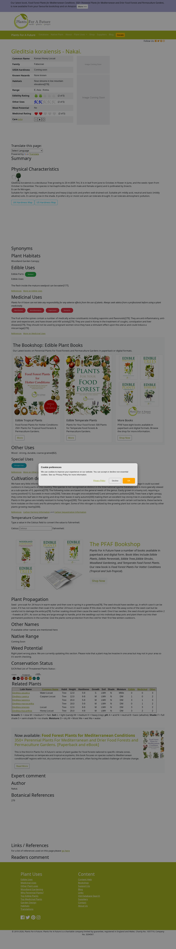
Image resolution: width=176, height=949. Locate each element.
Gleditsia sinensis (20, 707)
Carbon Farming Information (36, 512)
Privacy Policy (99, 480)
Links (80, 892)
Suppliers (102, 34)
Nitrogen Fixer (19, 465)
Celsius (15, 528)
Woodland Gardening (32, 889)
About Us (83, 905)
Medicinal (142, 689)
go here (66, 850)
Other (152, 689)
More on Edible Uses (32, 291)
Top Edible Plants (29, 895)
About (68, 34)
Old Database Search (89, 895)
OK (128, 481)
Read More (22, 766)
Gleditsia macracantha (23, 703)
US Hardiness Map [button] (46, 202)
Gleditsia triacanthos (22, 711)
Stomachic (67, 310)
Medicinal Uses (28, 882)
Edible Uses (27, 879)
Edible (131, 689)
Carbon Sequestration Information (70, 512)
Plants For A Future (23, 35)
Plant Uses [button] (80, 34)
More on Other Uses (32, 472)
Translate (34, 154)
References (16, 291)
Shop (92, 34)
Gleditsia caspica (20, 696)
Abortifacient (18, 310)
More (20, 437)
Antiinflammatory (35, 310)
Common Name (50, 689)
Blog (111, 34)
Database (44, 34)
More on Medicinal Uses (34, 333)
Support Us (84, 886)
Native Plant (57, 34)
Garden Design (28, 902)
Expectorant (53, 310)
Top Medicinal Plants (31, 899)
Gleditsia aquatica (21, 693)
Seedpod (30, 274)
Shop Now (124, 437)
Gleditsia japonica (21, 700)
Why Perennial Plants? (32, 892)
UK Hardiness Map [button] (22, 202)
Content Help (85, 879)
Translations (27, 909)
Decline (115, 481)
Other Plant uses (29, 886)
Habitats (25, 905)
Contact (82, 902)
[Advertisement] (153, 102)
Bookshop (83, 882)
